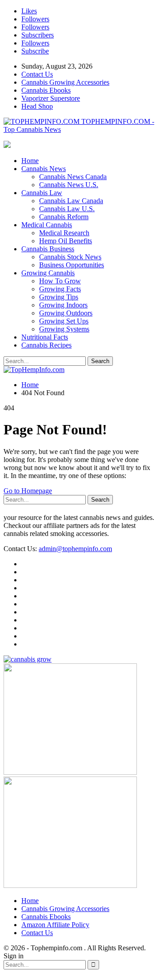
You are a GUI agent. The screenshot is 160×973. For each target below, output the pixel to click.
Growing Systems (64, 329)
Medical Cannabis (46, 225)
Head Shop (37, 106)
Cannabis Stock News (70, 257)
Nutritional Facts (44, 337)
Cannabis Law (41, 192)
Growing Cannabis (48, 273)
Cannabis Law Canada (71, 200)
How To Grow (60, 281)
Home (30, 160)
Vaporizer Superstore (50, 98)
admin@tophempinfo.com (75, 548)
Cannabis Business (47, 249)
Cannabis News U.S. (68, 184)
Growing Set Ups (63, 321)
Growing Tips (58, 297)
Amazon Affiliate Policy (55, 924)
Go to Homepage (28, 491)
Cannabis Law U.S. (67, 209)
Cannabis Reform (63, 217)
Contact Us (37, 74)
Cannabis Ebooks (46, 90)
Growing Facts (60, 289)
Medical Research (64, 233)
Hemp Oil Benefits (65, 241)
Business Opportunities (71, 265)
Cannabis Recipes (46, 345)
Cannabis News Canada (73, 176)
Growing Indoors (63, 305)
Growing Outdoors (65, 313)
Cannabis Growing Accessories (65, 82)
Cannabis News (43, 168)
